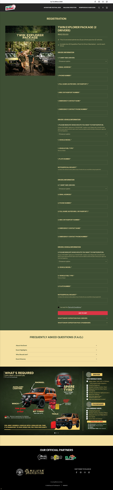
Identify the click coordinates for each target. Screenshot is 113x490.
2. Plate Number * (64, 286)
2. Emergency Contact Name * (69, 228)
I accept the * (71, 307)
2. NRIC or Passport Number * (69, 220)
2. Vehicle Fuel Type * (66, 276)
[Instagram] (99, 2)
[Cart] (107, 8)
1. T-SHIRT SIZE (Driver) (66, 58)
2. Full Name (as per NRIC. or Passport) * (73, 211)
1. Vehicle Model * (64, 140)
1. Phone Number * (64, 75)
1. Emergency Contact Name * (69, 101)
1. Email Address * (64, 67)
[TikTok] (107, 2)
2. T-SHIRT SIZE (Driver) (66, 185)
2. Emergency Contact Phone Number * (73, 236)
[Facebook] (95, 2)
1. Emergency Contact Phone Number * (73, 109)
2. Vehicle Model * (65, 267)
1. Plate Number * (64, 159)
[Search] (99, 8)
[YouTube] (103, 2)
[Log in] (103, 8)
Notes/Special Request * (67, 167)
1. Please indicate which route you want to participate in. (81, 125)
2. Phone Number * (65, 203)
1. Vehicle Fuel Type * (66, 148)
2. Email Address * (65, 194)
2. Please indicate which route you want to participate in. (81, 252)
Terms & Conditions (74, 307)
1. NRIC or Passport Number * (69, 92)
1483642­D (65, 485)
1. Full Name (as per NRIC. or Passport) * (73, 84)
